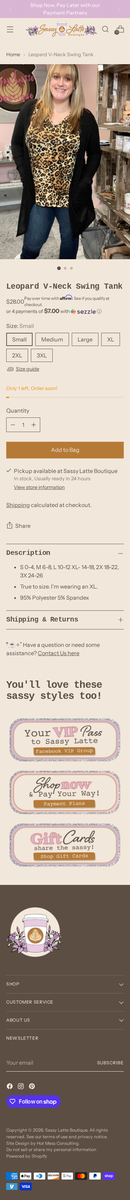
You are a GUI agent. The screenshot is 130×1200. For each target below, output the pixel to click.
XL (110, 339)
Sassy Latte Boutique (66, 1130)
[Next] (119, 9)
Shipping (18, 504)
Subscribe (110, 1062)
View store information (39, 487)
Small (19, 339)
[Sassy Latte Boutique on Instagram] (21, 1087)
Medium (52, 339)
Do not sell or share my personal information (51, 1149)
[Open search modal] (105, 29)
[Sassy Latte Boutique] (61, 29)
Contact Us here (58, 653)
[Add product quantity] (33, 425)
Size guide (27, 369)
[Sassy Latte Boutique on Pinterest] (32, 1087)
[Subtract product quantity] (13, 425)
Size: (20, 325)
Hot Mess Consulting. (58, 1143)
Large (85, 339)
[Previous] (10, 9)
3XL (42, 355)
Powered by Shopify (26, 1156)
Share (23, 525)
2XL (17, 355)
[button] (65, 311)
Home (13, 54)
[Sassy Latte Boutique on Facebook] (10, 1087)
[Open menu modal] (10, 29)
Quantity (17, 410)
